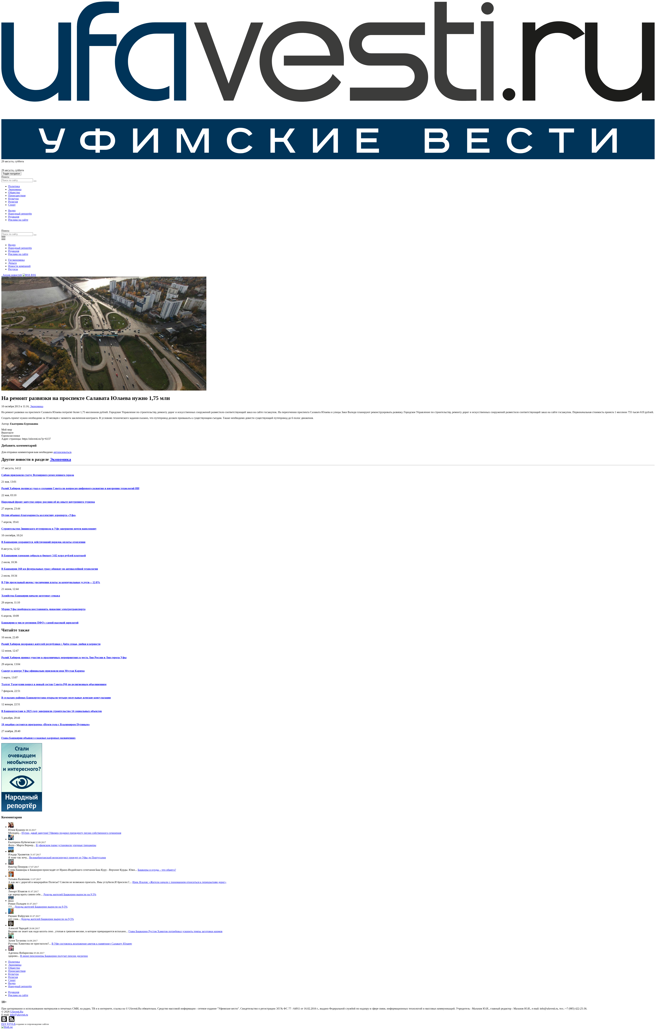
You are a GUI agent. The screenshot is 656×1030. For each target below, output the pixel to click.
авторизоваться (62, 452)
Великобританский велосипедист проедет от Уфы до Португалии (67, 857)
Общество (14, 192)
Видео (12, 210)
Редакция (13, 216)
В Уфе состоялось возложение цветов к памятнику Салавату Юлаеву (92, 943)
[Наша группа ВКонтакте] (4, 1020)
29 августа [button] (7, 161)
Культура (13, 198)
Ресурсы (13, 269)
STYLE (8, 1023)
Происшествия (16, 195)
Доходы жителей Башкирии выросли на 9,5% (69, 894)
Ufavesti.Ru (16, 1011)
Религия (13, 201)
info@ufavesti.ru (19, 1014)
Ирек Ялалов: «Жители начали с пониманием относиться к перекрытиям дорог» (179, 882)
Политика (14, 186)
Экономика (14, 189)
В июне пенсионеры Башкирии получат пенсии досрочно (54, 955)
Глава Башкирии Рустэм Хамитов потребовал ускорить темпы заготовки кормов (175, 931)
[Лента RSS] (11, 1020)
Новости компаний (19, 266)
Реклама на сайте (18, 219)
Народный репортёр (20, 213)
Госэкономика (16, 259)
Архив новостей (11, 275)
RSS (33, 275)
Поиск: (5, 176)
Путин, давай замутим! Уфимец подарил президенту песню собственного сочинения (71, 832)
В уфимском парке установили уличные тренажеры (66, 845)
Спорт (12, 204)
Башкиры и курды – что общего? (157, 869)
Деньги (12, 263)
